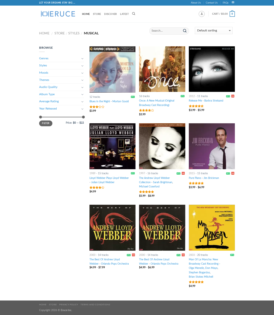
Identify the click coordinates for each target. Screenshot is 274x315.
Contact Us (212, 3)
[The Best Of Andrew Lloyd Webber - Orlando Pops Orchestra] (112, 228)
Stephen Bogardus (199, 272)
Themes (44, 79)
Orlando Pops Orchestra (115, 263)
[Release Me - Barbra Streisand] (212, 69)
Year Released (48, 108)
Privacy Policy (68, 304)
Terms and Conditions (95, 304)
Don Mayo (211, 268)
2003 (192, 255)
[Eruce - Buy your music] (57, 14)
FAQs (226, 3)
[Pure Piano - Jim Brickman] (212, 146)
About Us (196, 3)
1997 (142, 173)
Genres (43, 58)
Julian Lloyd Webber (102, 182)
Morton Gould (120, 101)
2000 (92, 255)
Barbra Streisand (213, 100)
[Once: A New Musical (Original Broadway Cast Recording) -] (162, 69)
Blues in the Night (99, 101)
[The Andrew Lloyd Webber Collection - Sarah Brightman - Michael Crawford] (162, 146)
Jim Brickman (211, 178)
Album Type (47, 94)
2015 (192, 173)
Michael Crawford (149, 186)
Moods (43, 72)
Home (86, 14)
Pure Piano (195, 178)
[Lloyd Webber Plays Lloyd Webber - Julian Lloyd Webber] (112, 146)
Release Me (195, 100)
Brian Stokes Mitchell (201, 276)
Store (97, 14)
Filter (45, 123)
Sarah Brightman (162, 182)
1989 (92, 173)
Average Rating (49, 101)
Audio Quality (48, 87)
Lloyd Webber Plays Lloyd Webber (109, 178)
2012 (192, 96)
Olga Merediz (196, 268)
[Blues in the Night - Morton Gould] (112, 69)
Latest (124, 14)
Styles (74, 33)
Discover (110, 14)
